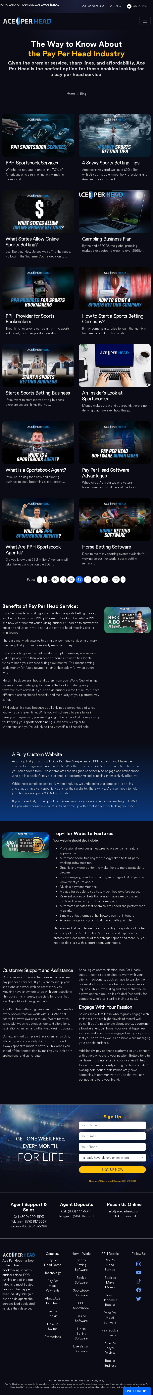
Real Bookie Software (110, 1332)
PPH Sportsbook (81, 1305)
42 (71, 579)
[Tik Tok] (139, 1281)
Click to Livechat (124, 1216)
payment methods (84, 886)
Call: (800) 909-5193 (93, 6)
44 (88, 579)
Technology (53, 1273)
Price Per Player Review (110, 1348)
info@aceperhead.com (124, 1211)
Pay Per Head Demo (52, 1262)
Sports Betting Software (81, 1265)
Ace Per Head (55, 1380)
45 (96, 579)
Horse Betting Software (81, 1333)
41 (63, 579)
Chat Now (115, 6)
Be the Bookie (53, 1313)
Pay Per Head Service (110, 1265)
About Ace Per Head (52, 1301)
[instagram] (139, 1263)
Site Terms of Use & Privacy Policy (89, 1380)
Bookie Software (81, 1280)
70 (116, 579)
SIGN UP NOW (112, 1169)
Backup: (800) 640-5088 (124, 1180)
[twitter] (139, 1298)
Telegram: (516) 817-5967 (28, 1221)
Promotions (53, 1336)
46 (104, 579)
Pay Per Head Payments (52, 1286)
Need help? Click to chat (100, 1180)
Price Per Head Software (110, 1318)
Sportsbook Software (81, 1293)
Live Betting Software (81, 1348)
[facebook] (139, 1289)
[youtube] (139, 1272)
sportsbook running (39, 722)
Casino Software (81, 1318)
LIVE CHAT (133, 1391)
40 (55, 579)
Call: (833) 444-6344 (76, 1211)
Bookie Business (110, 1363)
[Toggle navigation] (145, 21)
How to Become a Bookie (110, 1300)
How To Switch (52, 1326)
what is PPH (86, 618)
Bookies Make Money (110, 1282)
